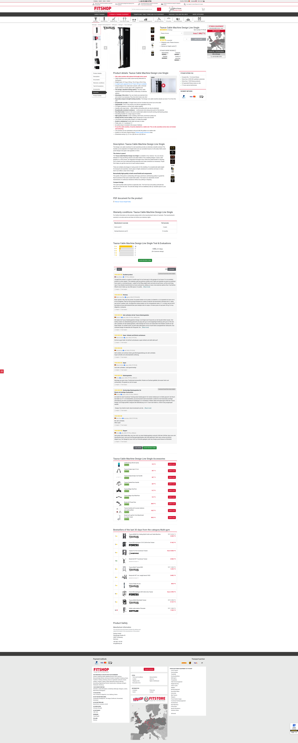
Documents (96, 79)
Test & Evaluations (98, 86)
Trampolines (174, 680)
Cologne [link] (100, 681)
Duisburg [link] (122, 678)
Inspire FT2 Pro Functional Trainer (138, 550)
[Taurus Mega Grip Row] (119, 490)
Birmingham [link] (104, 688)
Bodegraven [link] (102, 698)
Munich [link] (117, 681)
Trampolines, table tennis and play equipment (149, 14)
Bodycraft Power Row (130, 502)
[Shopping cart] (203, 9)
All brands (173, 713)
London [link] (125, 688)
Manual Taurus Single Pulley (123, 201)
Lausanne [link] (102, 704)
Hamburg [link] (105, 679)
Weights (173, 687)
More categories (198, 14)
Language (193, 1)
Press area (152, 690)
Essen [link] (126, 678)
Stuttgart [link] (124, 683)
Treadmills (173, 674)
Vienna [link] (115, 694)
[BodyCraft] (134, 562)
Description (96, 76)
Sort (119, 269)
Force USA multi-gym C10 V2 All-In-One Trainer (141, 542)
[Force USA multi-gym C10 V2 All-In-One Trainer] (124, 544)
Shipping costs (136, 681)
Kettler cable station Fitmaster (137, 608)
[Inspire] (134, 553)
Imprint (100, 1)
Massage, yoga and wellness (178, 14)
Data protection (153, 677)
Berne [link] (97, 704)
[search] (159, 9)
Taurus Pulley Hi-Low (135, 583)
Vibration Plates (175, 710)
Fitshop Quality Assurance (142, 132)
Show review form (145, 260)
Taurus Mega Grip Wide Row (132, 495)
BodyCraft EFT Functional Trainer (138, 559)
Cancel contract (149, 669)
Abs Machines (174, 702)
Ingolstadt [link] (114, 679)
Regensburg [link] (102, 683)
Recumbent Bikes (175, 691)
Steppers (173, 697)
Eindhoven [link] (113, 698)
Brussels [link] (100, 708)
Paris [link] (97, 712)
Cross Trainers (174, 670)
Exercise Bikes (174, 672)
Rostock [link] (107, 683)
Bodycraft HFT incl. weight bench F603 (139, 575)
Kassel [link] (124, 679)
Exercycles (173, 693)
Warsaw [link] (95, 720)
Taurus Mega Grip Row (130, 489)
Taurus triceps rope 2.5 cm (131, 469)
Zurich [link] (106, 704)
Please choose (165, 33)
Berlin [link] (104, 676)
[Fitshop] (103, 9)
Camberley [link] (110, 688)
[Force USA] (134, 545)
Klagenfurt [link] (103, 694)
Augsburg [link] (99, 676)
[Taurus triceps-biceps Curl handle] (119, 477)
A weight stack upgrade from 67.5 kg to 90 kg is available (131, 84)
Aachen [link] (95, 676)
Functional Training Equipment (178, 701)
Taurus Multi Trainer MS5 (136, 567)
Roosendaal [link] (120, 698)
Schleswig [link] (118, 683)
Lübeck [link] (107, 681)
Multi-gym (120, 24)
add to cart (198, 39)
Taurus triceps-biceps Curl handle (133, 476)
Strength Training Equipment (119, 14)
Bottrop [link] (119, 676)
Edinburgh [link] (115, 688)
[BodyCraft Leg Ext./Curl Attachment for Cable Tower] (119, 517)
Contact (108, 1)
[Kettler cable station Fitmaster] (124, 610)
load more (137, 448)
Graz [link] (94, 694)
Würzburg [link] (101, 685)
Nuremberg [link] (96, 683)
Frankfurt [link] (95, 679)
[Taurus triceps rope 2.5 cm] (119, 470)
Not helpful (124, 289)
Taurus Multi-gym (128, 24)
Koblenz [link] (95, 681)
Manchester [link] (96, 690)
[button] (97, 30)
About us (152, 679)
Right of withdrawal (154, 681)
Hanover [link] (110, 679)
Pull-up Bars (174, 706)
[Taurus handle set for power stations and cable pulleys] (119, 510)
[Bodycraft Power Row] (119, 503)
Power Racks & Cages (176, 699)
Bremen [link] (102, 678)
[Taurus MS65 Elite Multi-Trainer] (124, 602)
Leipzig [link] (103, 681)
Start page (94, 24)
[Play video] (163, 85)
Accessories (96, 89)
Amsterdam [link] (96, 698)
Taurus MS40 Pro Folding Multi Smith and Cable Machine (144, 534)
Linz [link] (108, 694)
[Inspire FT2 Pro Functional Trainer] (124, 552)
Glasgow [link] (121, 688)
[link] (184, 97)
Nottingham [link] (102, 690)
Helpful (117, 289)
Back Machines (174, 704)
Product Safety (97, 95)
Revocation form (136, 683)
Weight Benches (175, 683)
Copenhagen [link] (96, 716)
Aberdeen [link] (95, 688)
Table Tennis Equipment (176, 682)
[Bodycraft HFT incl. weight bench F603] (124, 577)
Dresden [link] (112, 678)
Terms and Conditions (137, 677)
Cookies (134, 679)
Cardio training (99, 14)
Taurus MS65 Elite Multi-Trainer (137, 600)
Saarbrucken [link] (113, 683)
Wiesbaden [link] (95, 685)
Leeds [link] (99, 688)
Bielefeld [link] (108, 676)
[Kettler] (134, 611)
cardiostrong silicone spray (131, 462)
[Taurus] (109, 28)
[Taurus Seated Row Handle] (119, 484)
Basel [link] (94, 704)
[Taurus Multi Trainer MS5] (124, 569)
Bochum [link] (112, 676)
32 (135, 246)
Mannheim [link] (112, 681)
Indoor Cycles (174, 685)
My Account (200, 1)
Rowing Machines (175, 676)
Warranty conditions (98, 83)
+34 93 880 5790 (217, 56)
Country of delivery (184, 1)
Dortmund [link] (107, 678)
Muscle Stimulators (175, 708)
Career (104, 1)
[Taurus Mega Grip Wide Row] (119, 497)
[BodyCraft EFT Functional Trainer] (124, 560)
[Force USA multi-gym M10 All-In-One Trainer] (124, 593)
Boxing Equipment (175, 689)
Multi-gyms (114, 24)
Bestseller (96, 92)
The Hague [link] (108, 698)
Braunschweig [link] (96, 678)
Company (96, 1)
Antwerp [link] (95, 708)
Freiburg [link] (100, 679)
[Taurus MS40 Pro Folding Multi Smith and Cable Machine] (124, 536)
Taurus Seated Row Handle (131, 482)
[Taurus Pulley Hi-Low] (124, 585)
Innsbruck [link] (98, 694)
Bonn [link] (116, 676)
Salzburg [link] (111, 694)
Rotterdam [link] (95, 700)
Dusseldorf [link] (117, 678)
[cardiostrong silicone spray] (119, 464)
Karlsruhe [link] (120, 679)
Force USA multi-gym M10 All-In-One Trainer (141, 592)
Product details (97, 73)
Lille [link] (94, 712)
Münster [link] (121, 681)
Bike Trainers (174, 695)
